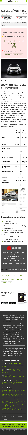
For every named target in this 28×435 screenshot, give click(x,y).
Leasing (23, 44)
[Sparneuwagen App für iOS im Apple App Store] (4, 303)
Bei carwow (8, 54)
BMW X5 (21, 41)
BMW (16, 41)
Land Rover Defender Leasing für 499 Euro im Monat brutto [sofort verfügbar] (13, 395)
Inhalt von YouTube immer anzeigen (14, 263)
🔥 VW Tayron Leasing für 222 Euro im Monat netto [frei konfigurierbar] (14, 405)
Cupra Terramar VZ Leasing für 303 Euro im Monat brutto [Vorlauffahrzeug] (13, 402)
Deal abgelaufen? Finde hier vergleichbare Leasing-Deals (13, 425)
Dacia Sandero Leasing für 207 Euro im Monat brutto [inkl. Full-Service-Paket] (13, 365)
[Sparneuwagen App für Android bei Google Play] (12, 303)
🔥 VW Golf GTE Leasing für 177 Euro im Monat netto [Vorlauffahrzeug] (12, 398)
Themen (4, 419)
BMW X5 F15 (6, 44)
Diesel (12, 44)
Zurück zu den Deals (6, 5)
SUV (14, 46)
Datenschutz (23, 432)
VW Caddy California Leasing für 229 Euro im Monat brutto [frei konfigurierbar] (12, 382)
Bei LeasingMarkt (18, 54)
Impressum (18, 432)
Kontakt (20, 416)
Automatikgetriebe (9, 41)
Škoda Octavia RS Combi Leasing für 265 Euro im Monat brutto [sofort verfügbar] (12, 409)
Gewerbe (17, 44)
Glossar (12, 416)
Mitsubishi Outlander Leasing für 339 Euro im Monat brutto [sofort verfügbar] (13, 391)
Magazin (4, 416)
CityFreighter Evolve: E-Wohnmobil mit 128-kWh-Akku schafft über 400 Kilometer (13, 371)
